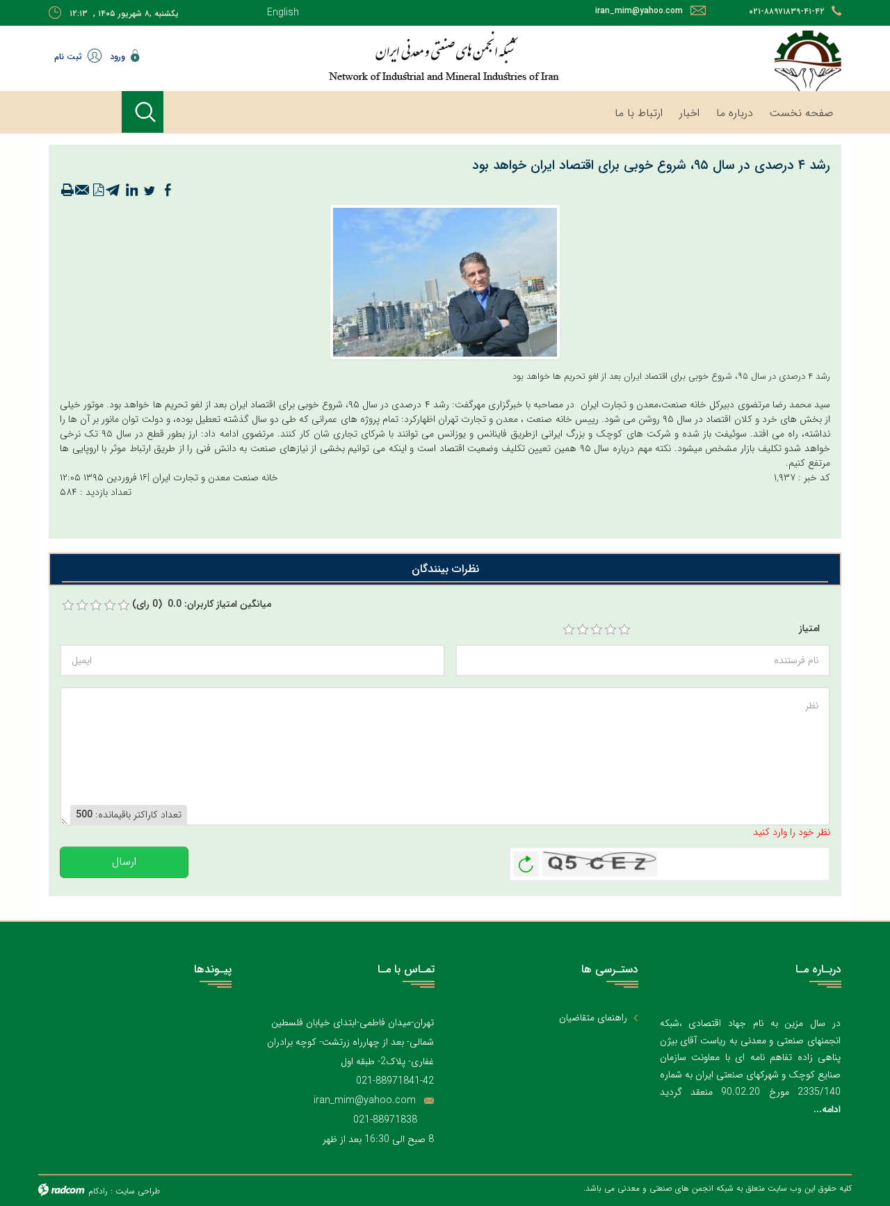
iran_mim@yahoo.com (639, 10)
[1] (569, 630)
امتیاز (809, 628)
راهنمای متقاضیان (593, 1018)
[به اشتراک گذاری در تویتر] (149, 190)
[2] (582, 630)
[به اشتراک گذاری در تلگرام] (113, 190)
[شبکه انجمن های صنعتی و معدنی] (400, 56)
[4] (610, 630)
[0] (68, 605)
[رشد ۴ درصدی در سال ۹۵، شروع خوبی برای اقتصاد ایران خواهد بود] (445, 281)
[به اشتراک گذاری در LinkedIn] (131, 190)
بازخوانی (526, 860)
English (283, 12)
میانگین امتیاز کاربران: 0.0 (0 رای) (201, 604)
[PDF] (98, 190)
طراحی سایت (137, 1191)
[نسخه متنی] (67, 190)
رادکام (98, 1191)
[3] (596, 630)
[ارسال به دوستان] (82, 190)
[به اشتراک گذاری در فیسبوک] (167, 190)
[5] (624, 630)
